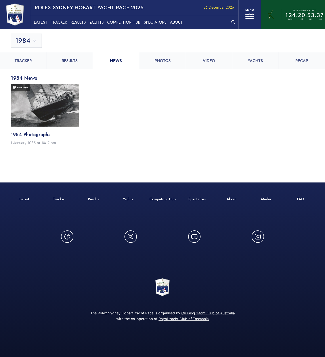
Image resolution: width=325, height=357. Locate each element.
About (176, 22)
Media (266, 199)
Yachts (96, 22)
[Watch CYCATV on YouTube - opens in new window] (194, 236)
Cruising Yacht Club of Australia (208, 313)
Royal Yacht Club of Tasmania (184, 319)
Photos (163, 61)
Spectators (155, 22)
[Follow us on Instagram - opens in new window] (258, 236)
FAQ (300, 199)
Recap (301, 61)
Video (209, 61)
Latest (40, 22)
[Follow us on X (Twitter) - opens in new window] (130, 236)
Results (78, 22)
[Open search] (233, 22)
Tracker (59, 22)
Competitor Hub (123, 22)
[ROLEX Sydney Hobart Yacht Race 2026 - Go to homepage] (15, 15)
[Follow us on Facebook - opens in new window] (67, 236)
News (116, 61)
